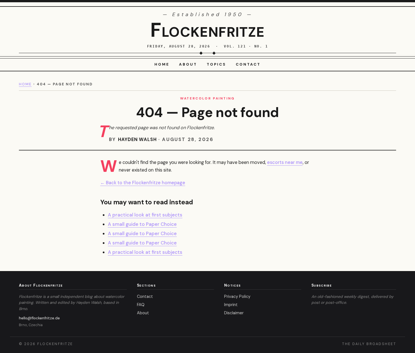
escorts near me (285, 162)
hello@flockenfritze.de (39, 317)
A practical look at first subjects (145, 215)
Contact (248, 64)
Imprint (231, 304)
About (188, 64)
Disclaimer (234, 312)
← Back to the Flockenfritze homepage (142, 183)
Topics (216, 64)
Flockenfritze (207, 30)
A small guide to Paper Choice (142, 224)
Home (161, 64)
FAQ (141, 304)
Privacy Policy (237, 296)
